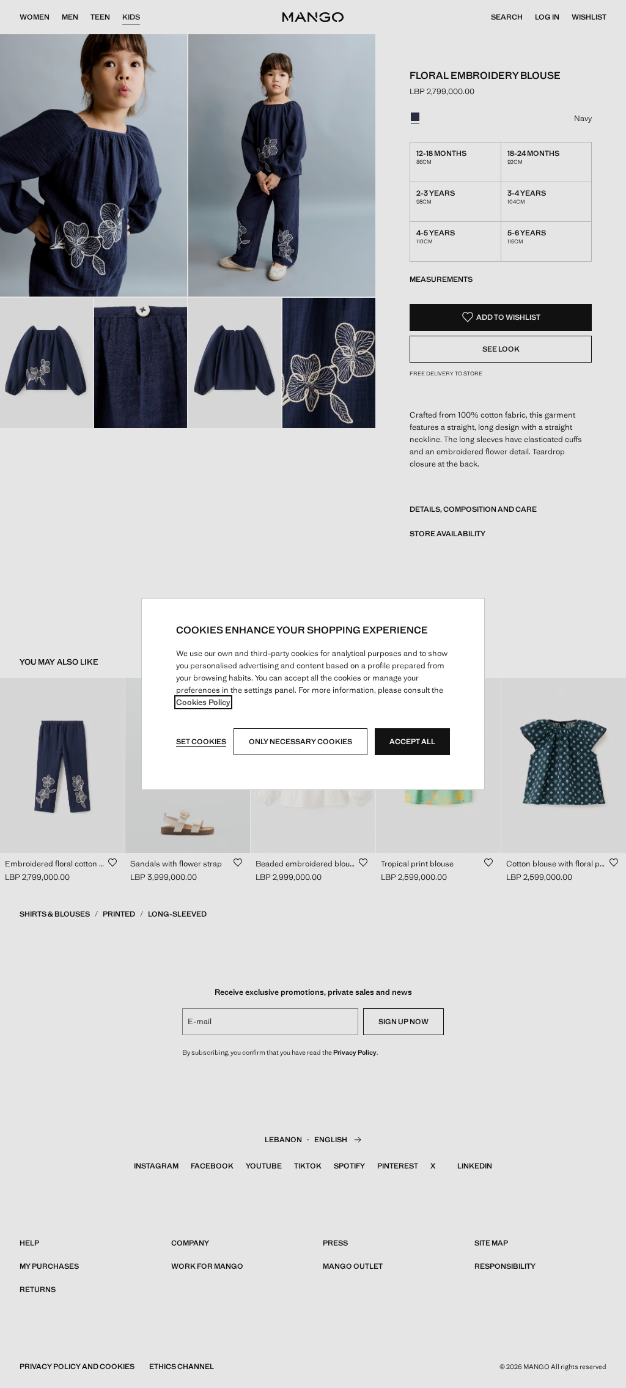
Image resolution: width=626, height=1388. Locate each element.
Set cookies (201, 742)
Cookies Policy (203, 702)
